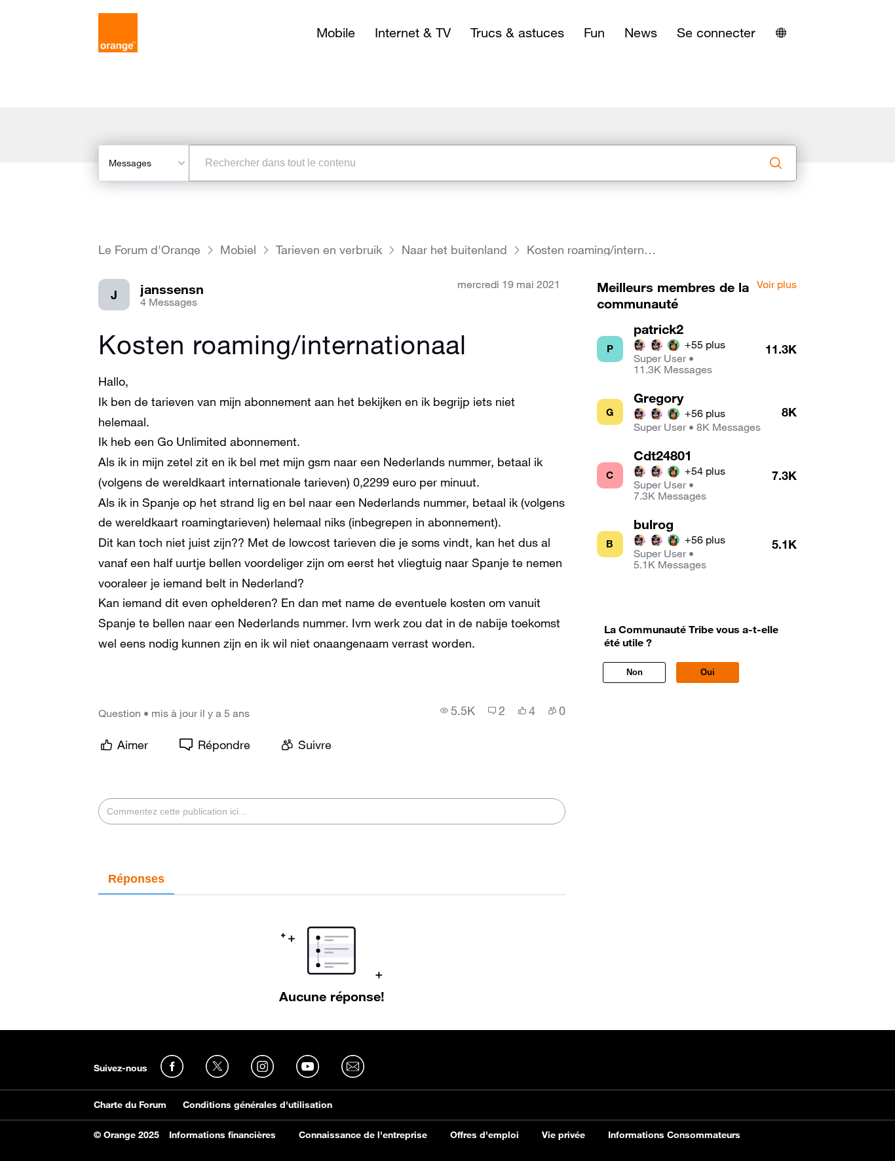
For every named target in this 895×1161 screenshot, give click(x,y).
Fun (594, 33)
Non (634, 672)
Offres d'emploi (484, 1135)
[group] (457, 710)
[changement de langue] (781, 33)
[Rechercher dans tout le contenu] (775, 163)
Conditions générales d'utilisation (257, 1105)
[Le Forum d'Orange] (118, 32)
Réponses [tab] (136, 878)
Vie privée (563, 1135)
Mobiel (238, 249)
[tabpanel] (331, 949)
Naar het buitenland (454, 249)
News (640, 33)
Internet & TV (413, 33)
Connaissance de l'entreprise (363, 1135)
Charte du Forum (130, 1105)
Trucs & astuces (517, 33)
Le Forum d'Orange (149, 249)
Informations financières (222, 1135)
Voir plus (777, 285)
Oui (707, 672)
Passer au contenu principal (70, 10)
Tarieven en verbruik (329, 249)
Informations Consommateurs (674, 1135)
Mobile (335, 33)
